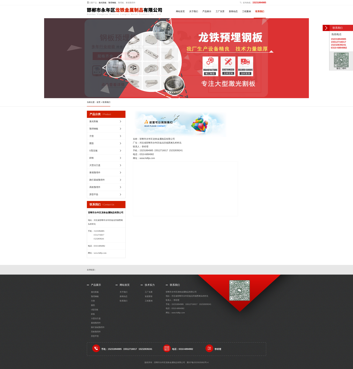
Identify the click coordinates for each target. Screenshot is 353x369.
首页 (98, 102)
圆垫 (91, 143)
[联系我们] (326, 28)
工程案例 (246, 11)
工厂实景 (220, 11)
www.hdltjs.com (178, 313)
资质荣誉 (149, 296)
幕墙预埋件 (94, 172)
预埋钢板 (112, 3)
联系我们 (259, 11)
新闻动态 (233, 11)
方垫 (91, 136)
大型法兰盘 (94, 165)
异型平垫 (93, 194)
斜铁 (91, 158)
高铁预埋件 (94, 187)
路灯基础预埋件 (97, 180)
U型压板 (93, 150)
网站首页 (180, 11)
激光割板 (102, 3)
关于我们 (193, 11)
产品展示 (206, 11)
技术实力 (150, 285)
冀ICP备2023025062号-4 (197, 362)
